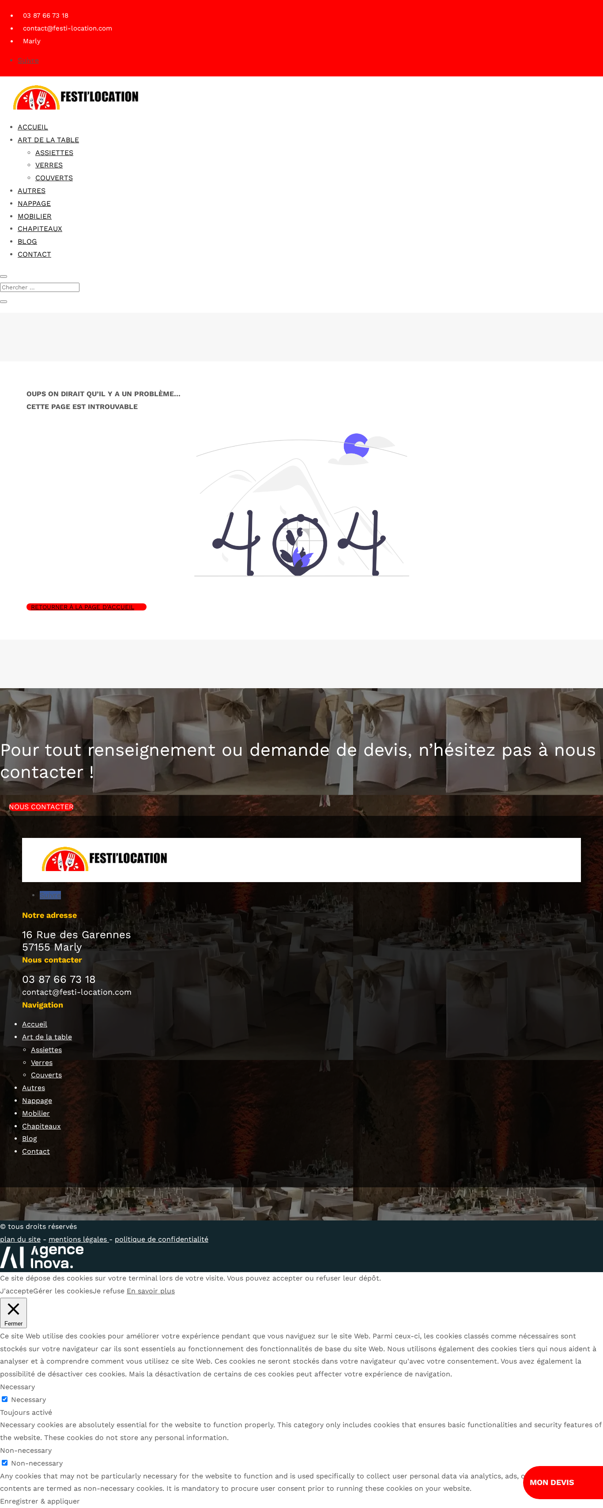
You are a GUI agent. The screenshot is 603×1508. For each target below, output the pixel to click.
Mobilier (35, 216)
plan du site (20, 1239)
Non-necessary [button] (26, 1450)
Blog (27, 241)
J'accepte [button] (16, 1291)
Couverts (54, 178)
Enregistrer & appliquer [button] (40, 1501)
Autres (31, 190)
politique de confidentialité (161, 1239)
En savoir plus (151, 1291)
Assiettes (54, 152)
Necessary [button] (17, 1387)
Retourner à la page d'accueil (82, 606)
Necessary (28, 1399)
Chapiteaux (40, 228)
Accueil (33, 127)
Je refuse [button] (108, 1291)
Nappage (34, 203)
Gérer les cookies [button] (63, 1291)
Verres (49, 165)
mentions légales (79, 1239)
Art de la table (48, 140)
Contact (34, 254)
